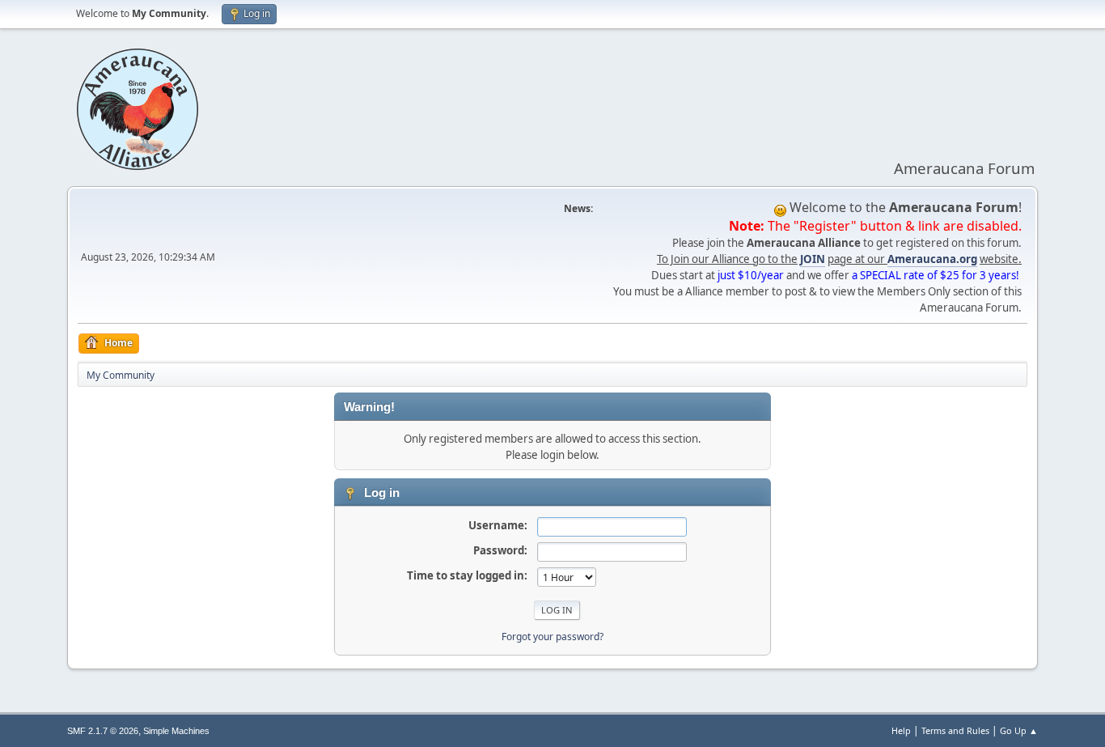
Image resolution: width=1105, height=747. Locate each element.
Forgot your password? (552, 636)
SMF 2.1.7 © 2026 (102, 731)
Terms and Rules (955, 730)
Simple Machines (176, 731)
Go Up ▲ (1019, 730)
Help (901, 730)
